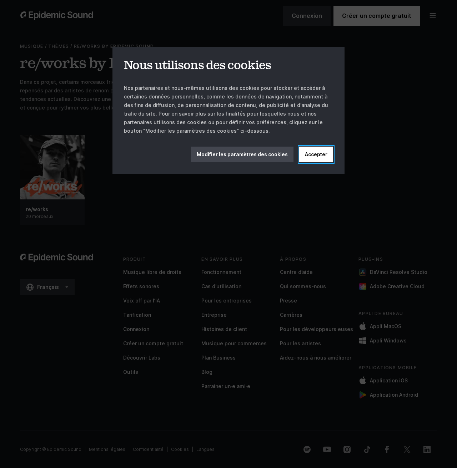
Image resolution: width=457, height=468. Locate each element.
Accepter (316, 154)
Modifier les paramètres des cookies (242, 154)
